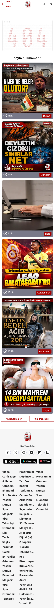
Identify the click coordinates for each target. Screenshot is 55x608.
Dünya (6, 504)
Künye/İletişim (27, 566)
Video (6, 472)
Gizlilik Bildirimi (27, 589)
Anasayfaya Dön (14, 418)
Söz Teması (26, 523)
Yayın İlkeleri (27, 598)
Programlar (26, 472)
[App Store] (11, 461)
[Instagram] (24, 452)
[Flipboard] (39, 452)
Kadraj (23, 486)
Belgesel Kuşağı (27, 514)
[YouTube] (31, 452)
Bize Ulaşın (26, 561)
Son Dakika (9, 495)
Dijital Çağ (26, 537)
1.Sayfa (24, 546)
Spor (5, 509)
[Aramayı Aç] (44, 4)
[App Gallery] (44, 461)
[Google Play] (29, 461)
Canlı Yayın (9, 476)
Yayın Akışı (26, 584)
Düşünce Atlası (27, 476)
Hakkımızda (27, 594)
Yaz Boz (24, 481)
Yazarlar (7, 546)
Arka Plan (25, 500)
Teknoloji (8, 523)
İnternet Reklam (27, 552)
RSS (21, 556)
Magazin (7, 514)
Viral (5, 518)
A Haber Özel (10, 481)
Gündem (8, 486)
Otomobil (8, 528)
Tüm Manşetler (41, 418)
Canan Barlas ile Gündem (27, 495)
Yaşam (6, 500)
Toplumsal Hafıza (27, 490)
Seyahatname (27, 509)
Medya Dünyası (27, 528)
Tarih (5, 537)
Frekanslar (26, 575)
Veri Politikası (27, 570)
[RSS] (47, 452)
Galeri (6, 552)
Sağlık (6, 542)
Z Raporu (25, 542)
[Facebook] (8, 452)
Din (4, 532)
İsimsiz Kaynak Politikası (27, 603)
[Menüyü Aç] (51, 4)
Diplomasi (25, 518)
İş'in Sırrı (25, 532)
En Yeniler (8, 556)
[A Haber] (27, 4)
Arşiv (22, 580)
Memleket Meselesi (27, 504)
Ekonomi (8, 490)
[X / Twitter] (16, 452)
